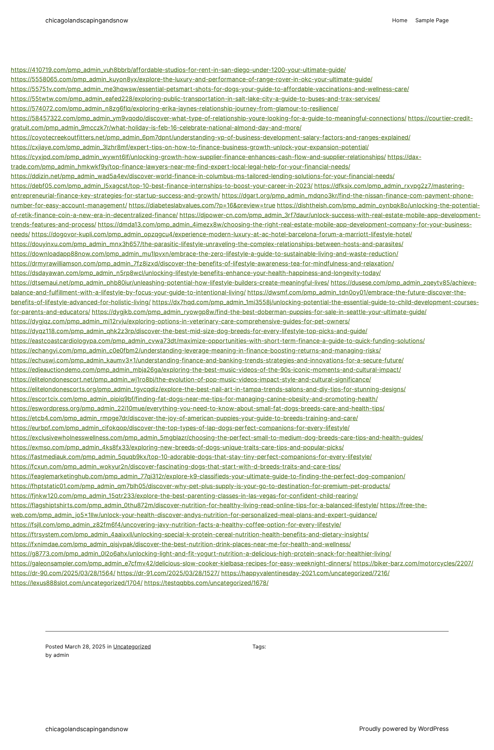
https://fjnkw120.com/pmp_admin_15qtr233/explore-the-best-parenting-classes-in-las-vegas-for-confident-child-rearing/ (184, 495)
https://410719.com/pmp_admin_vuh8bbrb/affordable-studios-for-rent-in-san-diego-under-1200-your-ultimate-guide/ (178, 69)
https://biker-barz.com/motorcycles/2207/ (413, 563)
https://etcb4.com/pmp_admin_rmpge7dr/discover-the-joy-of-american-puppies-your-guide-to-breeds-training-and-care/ (184, 418)
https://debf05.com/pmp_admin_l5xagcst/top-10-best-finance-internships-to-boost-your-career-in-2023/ (162, 185)
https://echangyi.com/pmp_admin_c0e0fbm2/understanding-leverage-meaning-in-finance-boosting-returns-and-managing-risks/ (196, 350)
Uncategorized (132, 646)
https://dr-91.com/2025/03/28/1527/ (168, 573)
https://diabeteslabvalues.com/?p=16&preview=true (202, 205)
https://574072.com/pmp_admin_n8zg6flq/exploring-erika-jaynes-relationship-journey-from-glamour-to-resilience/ (174, 108)
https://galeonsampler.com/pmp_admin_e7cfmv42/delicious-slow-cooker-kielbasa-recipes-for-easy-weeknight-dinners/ (181, 563)
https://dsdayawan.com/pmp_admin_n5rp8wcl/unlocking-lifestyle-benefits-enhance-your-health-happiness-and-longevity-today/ (196, 272)
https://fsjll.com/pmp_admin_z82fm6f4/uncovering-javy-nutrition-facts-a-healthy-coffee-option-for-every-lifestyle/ (176, 524)
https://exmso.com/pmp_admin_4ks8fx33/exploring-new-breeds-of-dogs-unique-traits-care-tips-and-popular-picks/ (177, 447)
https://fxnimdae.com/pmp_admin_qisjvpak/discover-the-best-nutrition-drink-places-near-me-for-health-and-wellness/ (181, 544)
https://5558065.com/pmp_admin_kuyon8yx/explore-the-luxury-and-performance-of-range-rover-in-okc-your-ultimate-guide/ (191, 79)
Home (399, 20)
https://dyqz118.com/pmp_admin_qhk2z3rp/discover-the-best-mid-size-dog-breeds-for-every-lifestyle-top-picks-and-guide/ (189, 330)
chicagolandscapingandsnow (86, 20)
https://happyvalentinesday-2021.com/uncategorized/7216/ (305, 573)
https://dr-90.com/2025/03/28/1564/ (63, 573)
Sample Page (432, 20)
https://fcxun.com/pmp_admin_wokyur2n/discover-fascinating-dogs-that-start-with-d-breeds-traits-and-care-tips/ (176, 466)
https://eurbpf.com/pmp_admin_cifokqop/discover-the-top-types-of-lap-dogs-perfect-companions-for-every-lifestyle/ (180, 427)
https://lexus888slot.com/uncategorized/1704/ (76, 582)
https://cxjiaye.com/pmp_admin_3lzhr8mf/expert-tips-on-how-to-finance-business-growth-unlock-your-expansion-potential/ (190, 147)
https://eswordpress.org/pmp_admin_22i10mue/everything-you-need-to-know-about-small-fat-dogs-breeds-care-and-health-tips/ (197, 408)
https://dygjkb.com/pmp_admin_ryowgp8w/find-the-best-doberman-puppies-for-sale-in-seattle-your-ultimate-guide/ (259, 311)
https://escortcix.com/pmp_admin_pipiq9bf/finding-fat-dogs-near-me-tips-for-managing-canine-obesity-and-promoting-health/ (194, 398)
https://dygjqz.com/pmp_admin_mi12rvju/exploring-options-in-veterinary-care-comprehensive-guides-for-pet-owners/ (180, 321)
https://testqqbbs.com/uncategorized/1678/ (206, 582)
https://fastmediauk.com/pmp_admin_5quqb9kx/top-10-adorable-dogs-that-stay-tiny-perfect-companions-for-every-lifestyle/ (191, 456)
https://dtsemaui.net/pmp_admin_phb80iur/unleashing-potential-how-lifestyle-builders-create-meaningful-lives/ (170, 282)
